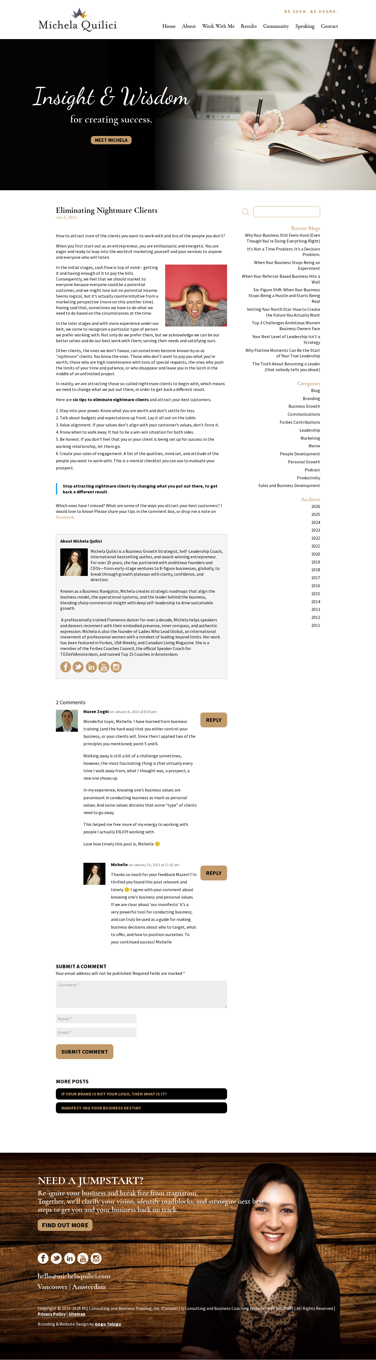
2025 (315, 514)
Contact (329, 26)
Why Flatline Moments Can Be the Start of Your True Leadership (283, 353)
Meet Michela (111, 140)
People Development (300, 453)
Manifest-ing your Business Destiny (101, 1108)
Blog (315, 390)
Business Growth (304, 406)
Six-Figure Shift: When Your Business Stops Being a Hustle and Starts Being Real (284, 295)
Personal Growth (304, 461)
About (189, 26)
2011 (315, 625)
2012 (315, 617)
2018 (315, 569)
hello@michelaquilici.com (74, 1276)
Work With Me (218, 26)
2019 (315, 562)
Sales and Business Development (289, 485)
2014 (315, 601)
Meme (314, 445)
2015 (315, 593)
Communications (304, 414)
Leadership (309, 430)
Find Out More (65, 1225)
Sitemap (77, 1314)
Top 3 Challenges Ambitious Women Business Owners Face (286, 325)
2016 (315, 585)
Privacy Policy (52, 1314)
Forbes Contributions (300, 422)
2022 (315, 538)
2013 (315, 609)
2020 (315, 554)
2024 (315, 522)
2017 (315, 577)
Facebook (65, 517)
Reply (214, 719)
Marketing (310, 438)
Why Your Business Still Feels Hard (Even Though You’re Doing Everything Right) (282, 238)
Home (169, 26)
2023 (315, 530)
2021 (315, 546)
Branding (311, 398)
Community (276, 26)
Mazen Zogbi (96, 711)
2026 (315, 506)
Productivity (308, 477)
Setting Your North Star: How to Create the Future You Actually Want (283, 312)
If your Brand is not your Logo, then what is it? (114, 1094)
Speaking (305, 26)
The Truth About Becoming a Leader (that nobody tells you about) (286, 366)
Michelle (119, 864)
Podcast (312, 469)
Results (249, 26)
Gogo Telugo (108, 1324)
